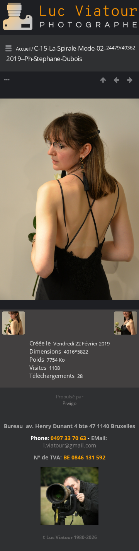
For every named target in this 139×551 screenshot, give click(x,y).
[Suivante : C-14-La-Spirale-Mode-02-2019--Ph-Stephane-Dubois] (130, 79)
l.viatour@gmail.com (69, 445)
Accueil (23, 48)
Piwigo (69, 403)
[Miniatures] (103, 79)
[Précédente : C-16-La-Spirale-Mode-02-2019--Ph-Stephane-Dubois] (116, 79)
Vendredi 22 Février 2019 (81, 343)
